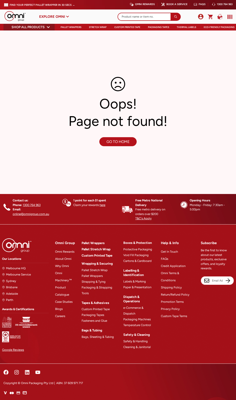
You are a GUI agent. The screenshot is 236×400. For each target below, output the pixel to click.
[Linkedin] (27, 372)
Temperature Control (137, 325)
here (102, 205)
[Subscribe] (228, 280)
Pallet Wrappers (71, 27)
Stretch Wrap (97, 27)
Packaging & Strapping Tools (97, 290)
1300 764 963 (225, 4)
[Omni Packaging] (17, 16)
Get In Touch (169, 251)
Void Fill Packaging (136, 255)
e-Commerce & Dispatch (133, 310)
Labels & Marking (134, 281)
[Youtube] (37, 372)
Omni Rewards (145, 4)
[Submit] (176, 17)
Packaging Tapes (158, 27)
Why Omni (62, 266)
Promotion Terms (172, 301)
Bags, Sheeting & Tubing (98, 337)
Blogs (59, 309)
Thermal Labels (186, 27)
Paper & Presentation (137, 287)
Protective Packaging (137, 249)
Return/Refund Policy (175, 294)
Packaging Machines (137, 319)
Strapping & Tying (94, 281)
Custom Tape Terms (174, 316)
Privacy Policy (170, 309)
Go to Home (118, 141)
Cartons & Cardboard (137, 261)
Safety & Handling (135, 341)
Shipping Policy (171, 287)
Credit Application (173, 266)
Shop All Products (28, 27)
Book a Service (176, 4)
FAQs (202, 4)
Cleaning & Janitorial (137, 347)
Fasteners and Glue (94, 320)
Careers (60, 316)
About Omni (63, 259)
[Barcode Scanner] (228, 16)
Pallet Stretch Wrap (96, 249)
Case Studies (64, 301)
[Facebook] (6, 372)
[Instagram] (16, 372)
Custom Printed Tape (127, 27)
